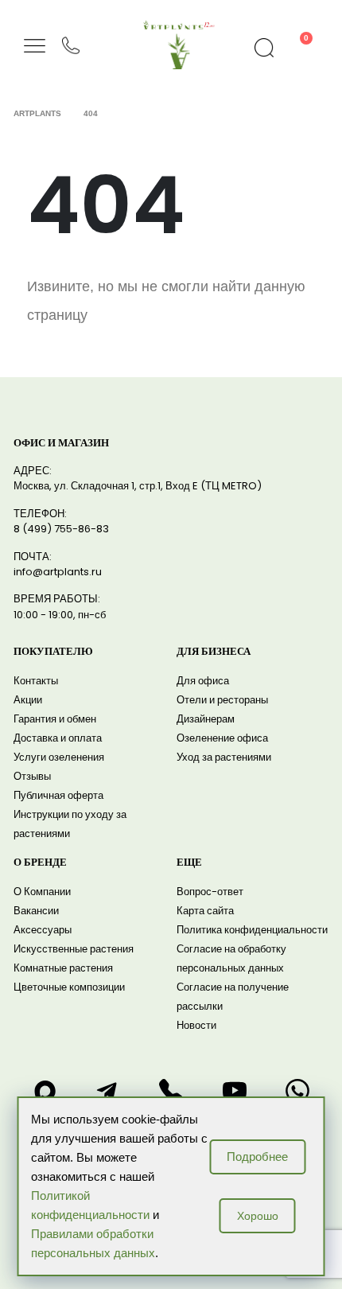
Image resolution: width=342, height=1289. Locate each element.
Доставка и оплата (58, 738)
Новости (196, 1025)
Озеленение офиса (222, 738)
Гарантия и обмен (55, 718)
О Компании (42, 891)
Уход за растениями (224, 757)
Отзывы (32, 776)
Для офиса (203, 680)
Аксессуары (43, 929)
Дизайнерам (206, 718)
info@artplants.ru (58, 571)
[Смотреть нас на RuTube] (235, 1091)
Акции (28, 699)
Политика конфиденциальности (252, 929)
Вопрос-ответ (210, 891)
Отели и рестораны (222, 699)
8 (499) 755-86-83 (61, 528)
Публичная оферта (58, 795)
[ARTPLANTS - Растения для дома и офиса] (179, 24)
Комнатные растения (63, 968)
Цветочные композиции (69, 987)
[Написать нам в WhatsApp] (297, 1091)
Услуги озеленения (59, 757)
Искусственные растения (74, 948)
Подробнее (257, 1156)
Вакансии (36, 910)
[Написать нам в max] (44, 1091)
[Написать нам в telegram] (107, 1091)
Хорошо (257, 1215)
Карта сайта (205, 910)
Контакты (36, 680)
